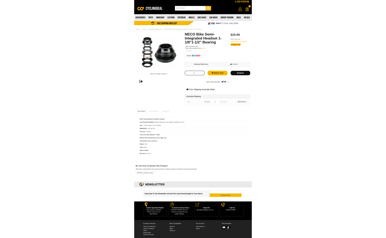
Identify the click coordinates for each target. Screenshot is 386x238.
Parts (144, 29)
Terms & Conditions (148, 228)
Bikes (239, 17)
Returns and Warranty (149, 226)
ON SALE (247, 17)
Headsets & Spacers (155, 29)
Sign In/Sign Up (200, 226)
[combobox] (190, 8)
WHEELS (192, 17)
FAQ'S (145, 230)
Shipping (165, 111)
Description (141, 111)
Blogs (171, 228)
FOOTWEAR (182, 17)
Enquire (240, 73)
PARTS (150, 17)
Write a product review (145, 173)
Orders (198, 228)
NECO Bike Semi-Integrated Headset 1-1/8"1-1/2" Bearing (183, 29)
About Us (172, 226)
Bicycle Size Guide (148, 234)
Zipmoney (172, 230)
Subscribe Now (225, 195)
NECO (204, 48)
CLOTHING (171, 17)
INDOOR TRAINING (227, 17)
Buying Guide (147, 232)
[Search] (208, 8)
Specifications (154, 111)
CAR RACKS (213, 17)
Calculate (242, 101)
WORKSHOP (160, 17)
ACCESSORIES (140, 17)
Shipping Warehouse (201, 64)
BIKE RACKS (202, 17)
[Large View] (141, 81)
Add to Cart (218, 73)
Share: (189, 56)
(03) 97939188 (243, 1)
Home (138, 29)
